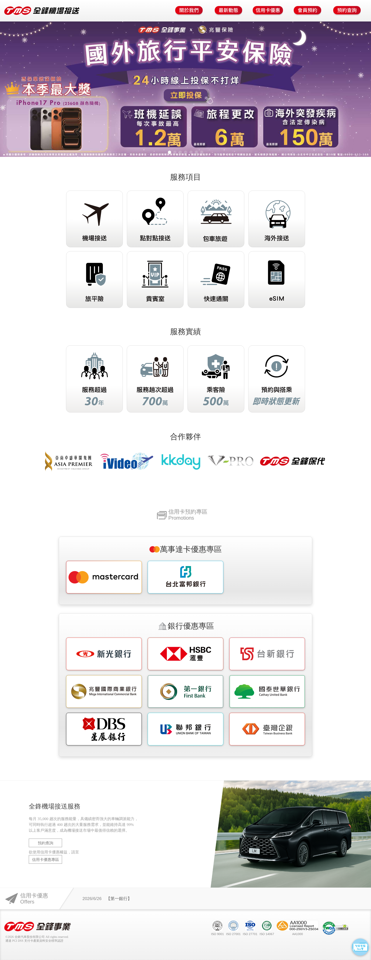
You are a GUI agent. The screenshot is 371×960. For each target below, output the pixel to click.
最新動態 (228, 10)
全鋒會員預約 (307, 10)
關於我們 (189, 10)
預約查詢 (347, 10)
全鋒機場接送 (41, 11)
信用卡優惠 (268, 10)
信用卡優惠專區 (45, 859)
